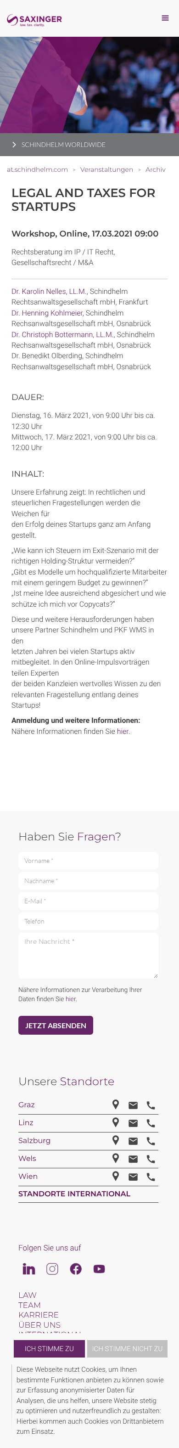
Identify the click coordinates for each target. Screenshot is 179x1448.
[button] (166, 1402)
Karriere (38, 1315)
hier (123, 731)
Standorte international (74, 1194)
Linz (26, 1123)
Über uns (39, 1325)
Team (29, 1305)
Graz (26, 1105)
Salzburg (34, 1141)
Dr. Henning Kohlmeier (47, 313)
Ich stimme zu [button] (49, 1349)
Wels (27, 1159)
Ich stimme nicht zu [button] (127, 1349)
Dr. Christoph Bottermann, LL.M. (62, 334)
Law (27, 1295)
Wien (28, 1176)
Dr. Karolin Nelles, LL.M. (49, 291)
